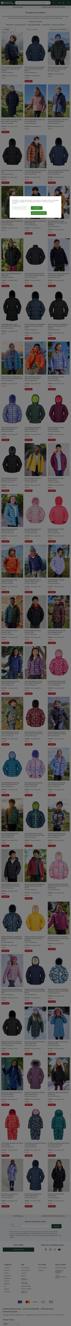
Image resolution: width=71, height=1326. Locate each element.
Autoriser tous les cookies (39, 213)
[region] (35, 207)
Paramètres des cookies (19, 208)
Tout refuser (36, 208)
